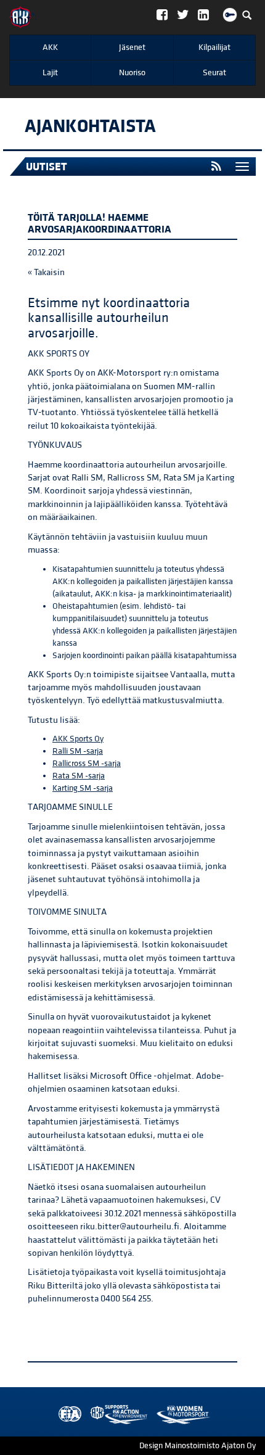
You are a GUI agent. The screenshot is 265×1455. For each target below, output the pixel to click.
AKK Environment (92, 1414)
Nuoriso (132, 72)
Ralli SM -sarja (77, 751)
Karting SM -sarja (82, 788)
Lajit (50, 72)
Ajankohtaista (90, 126)
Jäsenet (132, 47)
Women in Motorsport (116, 1414)
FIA (67, 1414)
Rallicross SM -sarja (86, 763)
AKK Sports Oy (78, 738)
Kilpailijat (214, 47)
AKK (50, 47)
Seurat (214, 72)
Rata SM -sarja (78, 775)
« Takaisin (46, 272)
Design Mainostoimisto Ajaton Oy (197, 1445)
